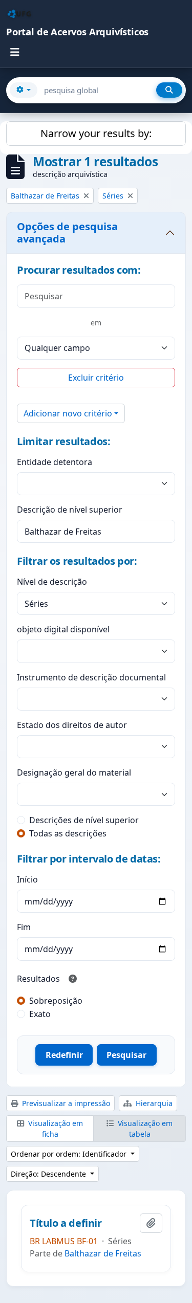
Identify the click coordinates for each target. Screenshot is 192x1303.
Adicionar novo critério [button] (68, 413)
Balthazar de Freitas (103, 1253)
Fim (24, 927)
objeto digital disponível (63, 629)
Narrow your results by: (96, 133)
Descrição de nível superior (69, 509)
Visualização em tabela (144, 1128)
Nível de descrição (52, 581)
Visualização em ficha (54, 1128)
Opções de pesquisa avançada (67, 232)
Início (27, 879)
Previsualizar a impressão (65, 1103)
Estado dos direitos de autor (72, 725)
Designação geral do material (74, 772)
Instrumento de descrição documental (91, 677)
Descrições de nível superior (84, 820)
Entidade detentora (54, 462)
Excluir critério (96, 377)
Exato (40, 1014)
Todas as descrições (67, 833)
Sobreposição (55, 1000)
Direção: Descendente (49, 1174)
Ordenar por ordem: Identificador (70, 1154)
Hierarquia (153, 1103)
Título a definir (66, 1223)
